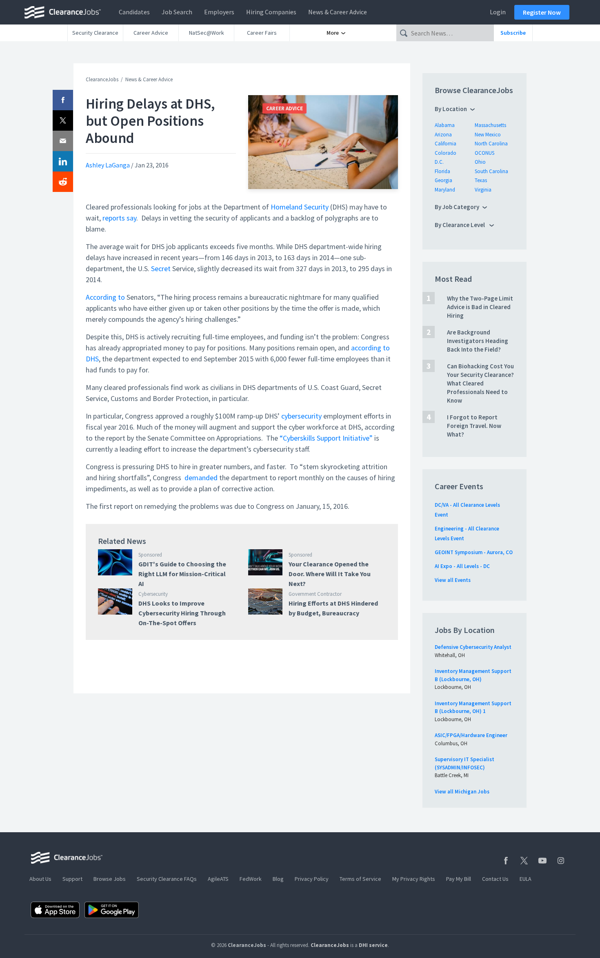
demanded (201, 477)
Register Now (542, 12)
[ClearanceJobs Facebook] (506, 860)
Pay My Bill (458, 878)
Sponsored (150, 554)
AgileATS (218, 878)
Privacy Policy (312, 878)
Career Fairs (262, 32)
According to (105, 297)
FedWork (251, 878)
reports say (119, 218)
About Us (40, 878)
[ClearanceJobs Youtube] (542, 860)
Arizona (443, 134)
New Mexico (488, 134)
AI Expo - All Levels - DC (462, 566)
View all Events (453, 580)
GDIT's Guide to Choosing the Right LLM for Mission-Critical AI (182, 574)
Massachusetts (490, 125)
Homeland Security (300, 207)
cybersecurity (301, 416)
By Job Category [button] (457, 207)
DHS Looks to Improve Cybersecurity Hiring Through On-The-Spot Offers (182, 613)
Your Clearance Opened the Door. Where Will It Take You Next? (330, 574)
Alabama (445, 125)
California (445, 143)
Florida (442, 171)
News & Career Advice (337, 12)
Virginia (483, 189)
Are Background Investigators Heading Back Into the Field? (477, 340)
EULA (525, 878)
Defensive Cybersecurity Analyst (473, 647)
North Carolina (491, 143)
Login (498, 12)
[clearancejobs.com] (64, 12)
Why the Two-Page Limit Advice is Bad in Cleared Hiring (480, 306)
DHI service (373, 945)
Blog (278, 878)
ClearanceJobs (102, 79)
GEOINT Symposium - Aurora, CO (474, 552)
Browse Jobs (109, 878)
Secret (161, 268)
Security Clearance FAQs (167, 878)
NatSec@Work (206, 32)
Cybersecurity (153, 593)
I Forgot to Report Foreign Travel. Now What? (474, 425)
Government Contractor (315, 593)
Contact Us (495, 878)
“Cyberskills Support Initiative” (326, 438)
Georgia (443, 180)
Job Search (177, 12)
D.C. (439, 161)
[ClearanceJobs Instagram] (561, 860)
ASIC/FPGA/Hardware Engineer (471, 735)
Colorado (445, 152)
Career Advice (150, 32)
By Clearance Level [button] (460, 225)
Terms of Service (360, 878)
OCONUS (484, 152)
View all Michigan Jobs (462, 791)
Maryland (445, 189)
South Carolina (491, 171)
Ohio (480, 161)
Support (72, 878)
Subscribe (513, 32)
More (333, 32)
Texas (481, 180)
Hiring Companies (271, 12)
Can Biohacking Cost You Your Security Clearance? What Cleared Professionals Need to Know (480, 383)
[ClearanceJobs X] (524, 860)
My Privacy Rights (413, 878)
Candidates (134, 12)
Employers (219, 12)
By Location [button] (451, 109)
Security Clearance (95, 32)
